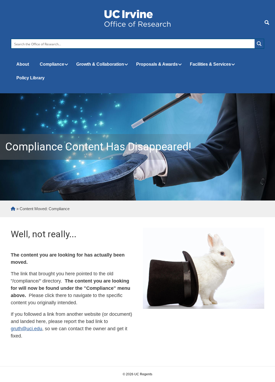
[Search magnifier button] (259, 43)
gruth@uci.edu (26, 328)
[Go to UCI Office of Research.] (13, 208)
